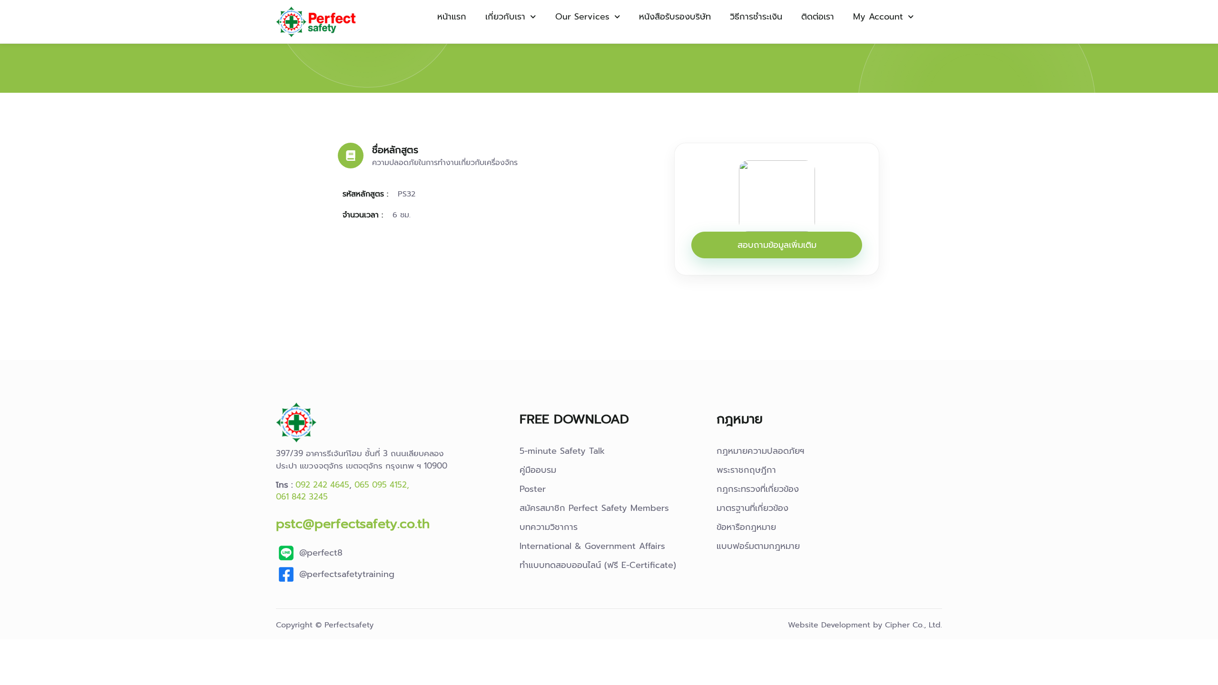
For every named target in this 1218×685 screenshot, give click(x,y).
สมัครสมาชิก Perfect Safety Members (594, 508)
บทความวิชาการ (549, 527)
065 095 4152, (381, 485)
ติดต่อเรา (817, 16)
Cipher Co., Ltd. (913, 625)
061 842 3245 (302, 496)
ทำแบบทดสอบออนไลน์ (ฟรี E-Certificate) (598, 565)
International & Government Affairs (592, 546)
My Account (878, 16)
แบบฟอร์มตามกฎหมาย (758, 546)
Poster (533, 489)
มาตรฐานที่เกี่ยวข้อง (752, 508)
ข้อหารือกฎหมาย (746, 527)
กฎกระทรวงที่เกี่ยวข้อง (758, 489)
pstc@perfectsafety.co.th (353, 523)
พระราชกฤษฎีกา (746, 470)
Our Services (582, 16)
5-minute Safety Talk (562, 451)
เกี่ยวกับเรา (505, 16)
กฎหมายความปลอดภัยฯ (761, 451)
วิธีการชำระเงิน (756, 16)
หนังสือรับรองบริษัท (675, 16)
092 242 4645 (322, 485)
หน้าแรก (451, 16)
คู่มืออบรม (538, 470)
